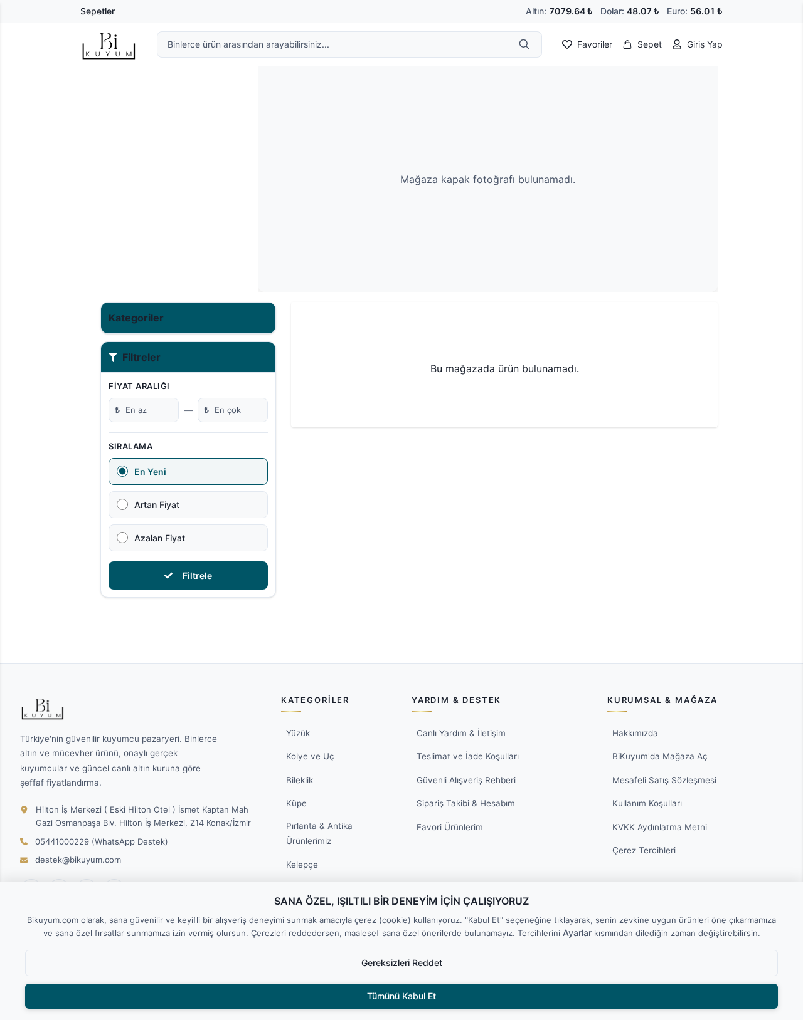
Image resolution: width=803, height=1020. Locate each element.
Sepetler (97, 11)
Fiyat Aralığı (139, 386)
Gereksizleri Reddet (401, 962)
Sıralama (130, 446)
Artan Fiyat (156, 504)
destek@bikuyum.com (78, 860)
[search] (524, 44)
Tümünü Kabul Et (401, 996)
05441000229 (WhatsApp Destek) (101, 841)
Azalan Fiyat (159, 538)
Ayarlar (577, 932)
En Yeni (150, 471)
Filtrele (197, 575)
